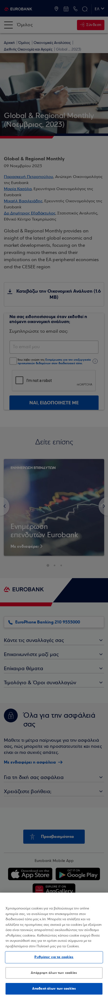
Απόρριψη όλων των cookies (54, 973)
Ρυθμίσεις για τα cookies (53, 957)
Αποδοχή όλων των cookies (54, 988)
